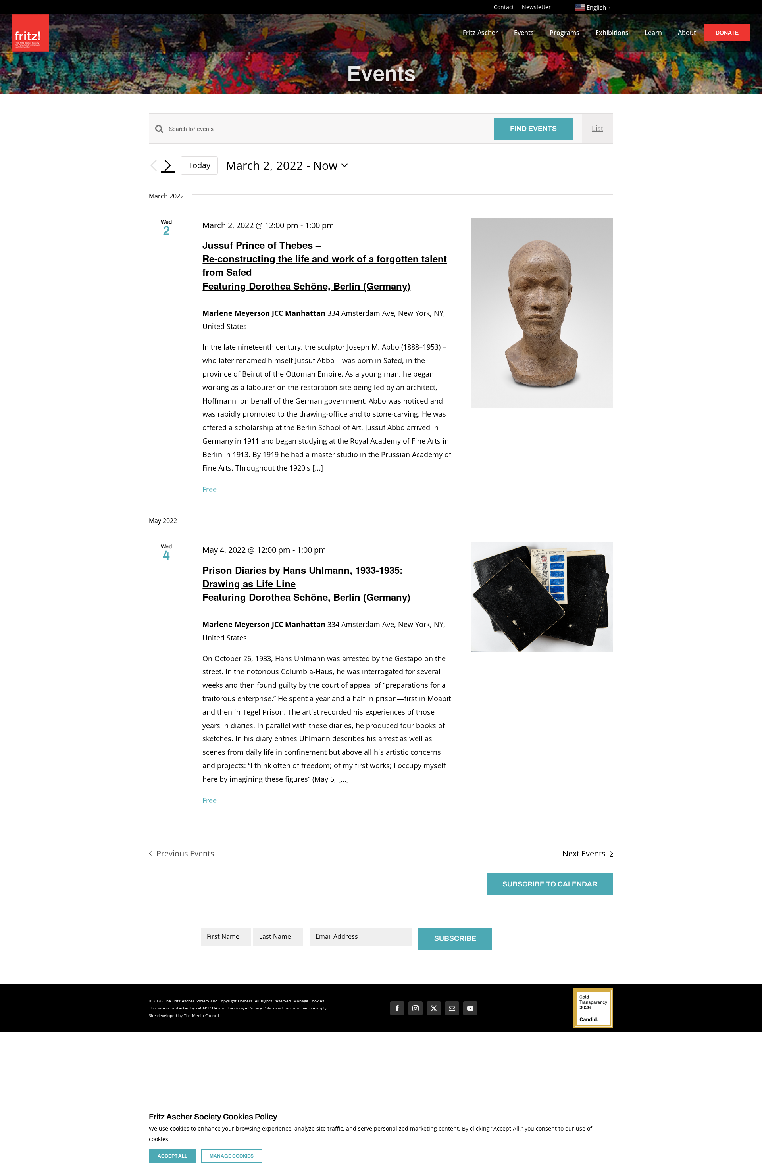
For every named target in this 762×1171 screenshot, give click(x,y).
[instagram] (415, 1008)
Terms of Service (299, 1008)
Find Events (533, 129)
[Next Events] (168, 165)
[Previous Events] (153, 166)
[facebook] (397, 1008)
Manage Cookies (308, 1001)
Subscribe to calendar (549, 884)
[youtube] (470, 1008)
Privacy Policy (261, 1008)
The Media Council (201, 1015)
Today (199, 165)
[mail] (452, 1008)
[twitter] (434, 1008)
